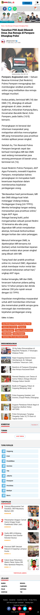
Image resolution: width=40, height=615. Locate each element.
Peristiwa (10, 486)
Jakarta (9, 476)
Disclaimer (12, 600)
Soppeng (10, 451)
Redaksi (5, 600)
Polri (8, 456)
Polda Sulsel (7, 333)
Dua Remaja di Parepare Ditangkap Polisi (17, 26)
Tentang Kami (29, 602)
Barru (8, 495)
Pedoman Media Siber (20, 605)
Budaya (9, 490)
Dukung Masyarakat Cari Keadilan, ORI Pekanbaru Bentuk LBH (14, 508)
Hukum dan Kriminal (10, 327)
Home (2, 26)
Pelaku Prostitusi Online (24, 330)
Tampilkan (34, 425)
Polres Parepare (18, 333)
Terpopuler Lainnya (20, 573)
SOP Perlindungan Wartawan (15, 602)
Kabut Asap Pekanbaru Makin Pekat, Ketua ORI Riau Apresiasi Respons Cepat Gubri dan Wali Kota (14, 562)
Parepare (22, 327)
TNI (8, 471)
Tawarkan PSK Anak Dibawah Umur (15, 337)
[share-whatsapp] (15, 9)
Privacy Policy (33, 600)
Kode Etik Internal (22, 600)
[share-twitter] (10, 9)
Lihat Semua (20, 436)
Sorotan (9, 466)
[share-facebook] (5, 9)
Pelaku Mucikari (8, 330)
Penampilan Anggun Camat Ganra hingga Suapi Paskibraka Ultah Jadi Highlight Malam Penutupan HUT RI (15, 522)
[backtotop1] (38, 612)
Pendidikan (11, 461)
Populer (27, 3)
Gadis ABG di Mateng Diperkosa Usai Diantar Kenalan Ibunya (13, 535)
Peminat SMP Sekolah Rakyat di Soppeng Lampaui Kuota (15, 549)
